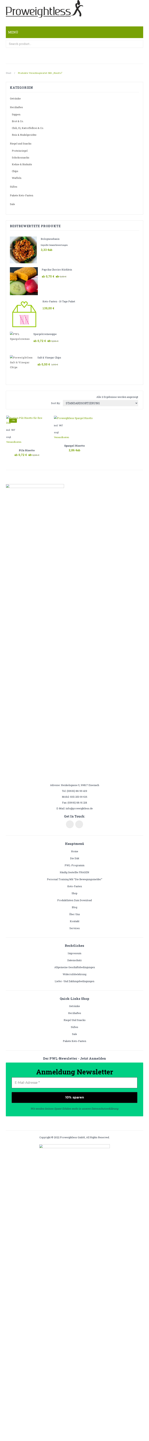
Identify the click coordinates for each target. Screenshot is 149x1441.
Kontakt (74, 921)
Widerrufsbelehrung (74, 974)
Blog (74, 907)
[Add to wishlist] (43, 420)
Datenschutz (74, 960)
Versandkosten (13, 441)
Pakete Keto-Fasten (21, 195)
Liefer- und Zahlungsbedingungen (74, 981)
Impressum (74, 953)
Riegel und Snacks (20, 143)
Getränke (15, 98)
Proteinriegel (20, 150)
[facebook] (70, 824)
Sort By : (56, 403)
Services (74, 928)
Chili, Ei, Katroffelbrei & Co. (28, 128)
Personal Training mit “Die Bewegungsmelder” (74, 879)
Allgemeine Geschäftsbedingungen (74, 967)
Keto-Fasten (74, 886)
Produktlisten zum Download (74, 900)
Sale (12, 204)
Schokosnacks (20, 157)
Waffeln (16, 177)
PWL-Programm (74, 865)
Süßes (13, 186)
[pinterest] (79, 824)
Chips (15, 171)
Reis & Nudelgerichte (24, 134)
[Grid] (13, 397)
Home (74, 851)
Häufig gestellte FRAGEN (74, 872)
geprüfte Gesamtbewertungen (54, 245)
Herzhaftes (16, 107)
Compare (27, 452)
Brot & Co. (18, 121)
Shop (74, 893)
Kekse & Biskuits (22, 164)
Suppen (16, 114)
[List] (18, 397)
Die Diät (74, 858)
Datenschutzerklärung (104, 1108)
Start (8, 72)
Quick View (36, 452)
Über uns (74, 914)
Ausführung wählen (17, 452)
